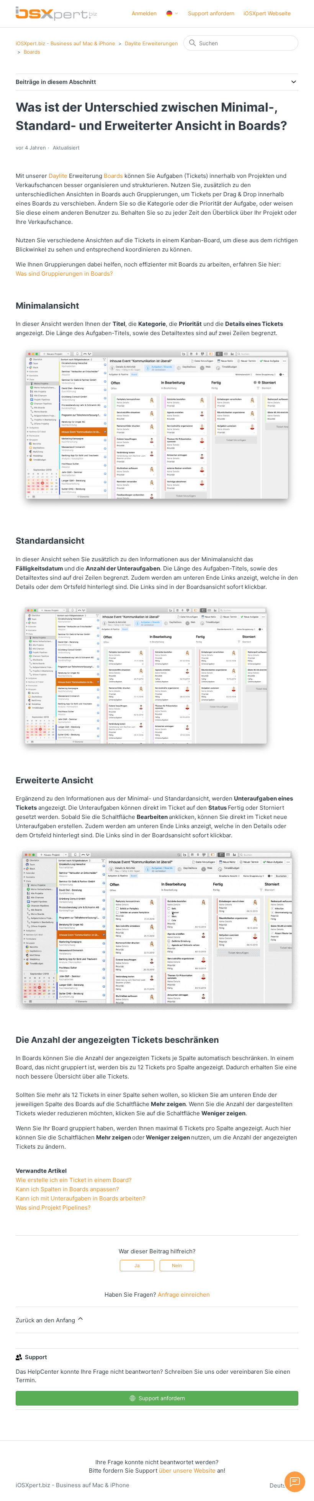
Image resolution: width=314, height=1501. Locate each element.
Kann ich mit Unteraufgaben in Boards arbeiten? (81, 1198)
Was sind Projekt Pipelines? (53, 1207)
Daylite (58, 175)
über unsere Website (187, 1470)
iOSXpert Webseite (267, 13)
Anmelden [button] (144, 13)
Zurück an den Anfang (46, 1320)
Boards (32, 52)
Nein (177, 1265)
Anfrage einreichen (184, 1294)
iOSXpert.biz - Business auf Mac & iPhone (65, 43)
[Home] (56, 14)
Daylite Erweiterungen (151, 43)
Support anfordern (211, 13)
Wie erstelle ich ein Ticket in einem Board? (74, 1180)
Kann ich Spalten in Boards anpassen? (67, 1189)
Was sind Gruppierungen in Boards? (64, 273)
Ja (137, 1265)
